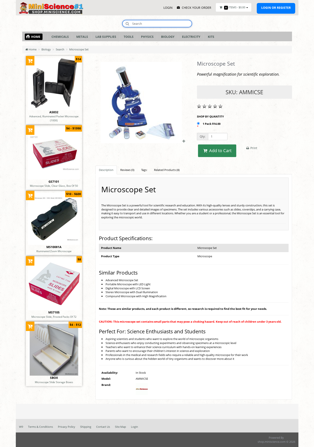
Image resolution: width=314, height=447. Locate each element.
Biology (167, 37)
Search (60, 49)
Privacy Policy (66, 427)
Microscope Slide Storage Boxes (54, 382)
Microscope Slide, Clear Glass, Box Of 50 (54, 185)
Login (134, 427)
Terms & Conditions (40, 427)
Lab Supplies (105, 37)
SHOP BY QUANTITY (210, 116)
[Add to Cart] (30, 60)
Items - (235, 7)
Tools (128, 37)
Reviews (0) (127, 170)
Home (35, 37)
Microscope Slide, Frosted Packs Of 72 (53, 316)
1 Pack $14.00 (211, 124)
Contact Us (103, 427)
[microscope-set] (143, 141)
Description (106, 170)
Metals (81, 37)
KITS (210, 37)
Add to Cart (220, 150)
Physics (146, 37)
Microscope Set (79, 49)
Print (253, 148)
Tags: (144, 170)
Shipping (85, 427)
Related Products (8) (167, 170)
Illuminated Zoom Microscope (54, 251)
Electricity (190, 37)
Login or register (276, 8)
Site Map (120, 427)
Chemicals (59, 37)
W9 (21, 427)
